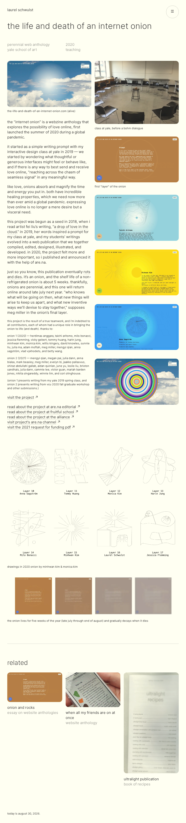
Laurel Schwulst (20, 10)
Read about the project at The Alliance (38, 417)
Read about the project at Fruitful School (40, 412)
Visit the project (20, 397)
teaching (73, 49)
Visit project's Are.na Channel (31, 422)
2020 (70, 44)
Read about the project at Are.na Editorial (41, 406)
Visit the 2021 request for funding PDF (39, 427)
